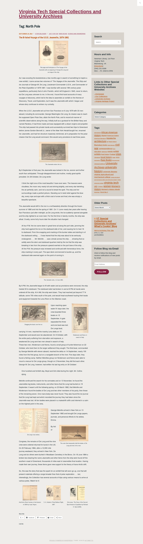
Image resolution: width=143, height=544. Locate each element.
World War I (97, 192)
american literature (100, 138)
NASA (117, 157)
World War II (104, 192)
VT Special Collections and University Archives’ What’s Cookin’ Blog (105, 222)
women (107, 186)
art (107, 141)
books (105, 145)
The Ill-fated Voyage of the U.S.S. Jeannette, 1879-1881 (44, 37)
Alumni (104, 136)
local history (106, 157)
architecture (100, 141)
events (110, 151)
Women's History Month (110, 189)
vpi (95, 186)
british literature (111, 145)
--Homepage (99, 94)
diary (114, 148)
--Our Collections (100, 96)
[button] (53, 53)
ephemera (104, 151)
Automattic (89, 540)
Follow (101, 272)
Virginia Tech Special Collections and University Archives (60, 14)
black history (113, 141)
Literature (97, 157)
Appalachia (111, 138)
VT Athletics (100, 186)
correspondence (106, 149)
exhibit (116, 151)
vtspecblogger (40, 34)
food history (105, 154)
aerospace (97, 132)
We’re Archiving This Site (104, 231)
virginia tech (111, 182)
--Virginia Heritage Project (104, 101)
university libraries (110, 172)
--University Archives (102, 99)
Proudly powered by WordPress (61, 540)
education (97, 151)
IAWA (118, 154)
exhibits (97, 154)
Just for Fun (53, 34)
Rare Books (63, 34)
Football (112, 154)
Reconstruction (115, 160)
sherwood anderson (99, 164)
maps (113, 157)
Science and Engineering (76, 34)
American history (113, 135)
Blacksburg (98, 145)
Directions (99, 66)
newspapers (97, 160)
